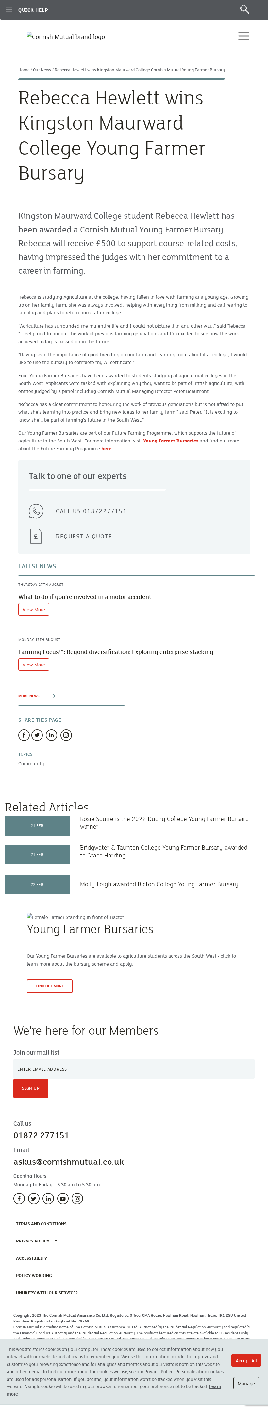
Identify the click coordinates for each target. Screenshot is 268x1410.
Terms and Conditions (42, 1223)
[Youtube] (63, 1198)
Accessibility (33, 1258)
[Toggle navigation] (244, 36)
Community (31, 763)
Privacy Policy (32, 1241)
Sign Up (31, 1088)
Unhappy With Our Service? (48, 1293)
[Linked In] (51, 735)
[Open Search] (244, 10)
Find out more (50, 986)
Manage (246, 1383)
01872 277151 (41, 1135)
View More (34, 609)
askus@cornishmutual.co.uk (68, 1161)
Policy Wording (35, 1275)
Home (24, 69)
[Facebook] (24, 735)
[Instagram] (66, 735)
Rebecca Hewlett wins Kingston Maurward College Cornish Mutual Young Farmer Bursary (140, 69)
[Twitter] (37, 735)
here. (107, 448)
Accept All (246, 1360)
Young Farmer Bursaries (170, 440)
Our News (42, 69)
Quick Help (33, 10)
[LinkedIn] (48, 1198)
